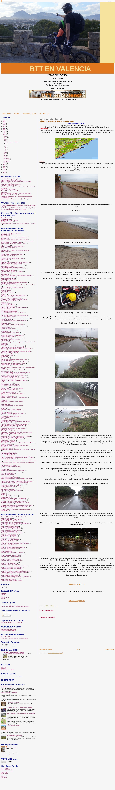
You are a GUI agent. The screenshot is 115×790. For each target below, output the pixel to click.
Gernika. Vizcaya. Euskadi (8, 336)
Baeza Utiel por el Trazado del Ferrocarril (11, 180)
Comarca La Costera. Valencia (8, 538)
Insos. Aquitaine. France (7, 355)
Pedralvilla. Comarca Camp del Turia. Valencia (12, 413)
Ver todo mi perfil (5, 755)
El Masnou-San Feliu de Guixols (51, 607)
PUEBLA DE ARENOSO (13, 702)
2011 (4, 131)
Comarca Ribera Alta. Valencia (8, 563)
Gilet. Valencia (4, 340)
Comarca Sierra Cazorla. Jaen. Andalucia (11, 567)
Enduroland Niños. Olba (7, 698)
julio (5, 155)
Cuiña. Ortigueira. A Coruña (8, 306)
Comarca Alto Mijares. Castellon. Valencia (11, 519)
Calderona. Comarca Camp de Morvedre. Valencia (13, 269)
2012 (4, 133)
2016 (4, 166)
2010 (4, 129)
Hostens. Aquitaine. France (8, 354)
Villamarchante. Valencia (7, 504)
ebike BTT (3, 596)
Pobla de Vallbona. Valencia (8, 423)
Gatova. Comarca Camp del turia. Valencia (11, 335)
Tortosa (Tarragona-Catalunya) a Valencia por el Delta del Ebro (16, 196)
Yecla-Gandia (4, 510)
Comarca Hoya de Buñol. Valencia (9, 534)
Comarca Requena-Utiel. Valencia (9, 562)
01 (6, 140)
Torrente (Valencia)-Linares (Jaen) (9, 605)
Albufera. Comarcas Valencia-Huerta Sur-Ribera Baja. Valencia (17, 241)
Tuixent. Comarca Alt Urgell (8, 486)
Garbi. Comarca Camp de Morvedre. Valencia (12, 334)
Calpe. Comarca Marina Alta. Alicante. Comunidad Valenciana (16, 275)
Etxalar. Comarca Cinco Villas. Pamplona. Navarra (13, 320)
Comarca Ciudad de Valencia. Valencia (10, 530)
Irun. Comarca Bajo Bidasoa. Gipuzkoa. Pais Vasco (14, 359)
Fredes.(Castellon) (6, 327)
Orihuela (3, 408)
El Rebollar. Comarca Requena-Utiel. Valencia (12, 312)
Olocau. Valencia (5, 407)
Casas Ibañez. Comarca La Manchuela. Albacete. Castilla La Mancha (18, 284)
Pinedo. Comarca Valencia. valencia (10, 416)
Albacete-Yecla (5, 235)
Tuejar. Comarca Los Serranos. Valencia (11, 485)
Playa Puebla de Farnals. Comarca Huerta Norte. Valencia (15, 421)
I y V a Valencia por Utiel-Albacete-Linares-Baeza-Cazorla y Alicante (18, 208)
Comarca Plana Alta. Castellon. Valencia (11, 559)
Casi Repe (9, 720)
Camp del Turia (5, 281)
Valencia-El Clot (5, 494)
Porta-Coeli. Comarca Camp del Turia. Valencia (13, 428)
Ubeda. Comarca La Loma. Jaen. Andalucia (12, 488)
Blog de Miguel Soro (6, 636)
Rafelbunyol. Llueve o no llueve (14, 735)
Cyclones (3, 776)
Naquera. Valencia (5, 395)
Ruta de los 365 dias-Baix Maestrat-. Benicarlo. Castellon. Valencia (18, 223)
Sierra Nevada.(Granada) (7, 476)
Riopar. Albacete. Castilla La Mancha (10, 195)
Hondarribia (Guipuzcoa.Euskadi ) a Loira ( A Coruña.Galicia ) (16, 348)
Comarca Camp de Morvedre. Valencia (10, 524)
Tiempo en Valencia (18, 676)
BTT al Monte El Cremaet (7, 771)
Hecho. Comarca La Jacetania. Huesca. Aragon (13, 346)
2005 (4, 123)
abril (5, 139)
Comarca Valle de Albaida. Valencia (10, 574)
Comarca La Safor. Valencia (8, 544)
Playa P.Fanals (5, 419)
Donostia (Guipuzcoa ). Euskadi (9, 310)
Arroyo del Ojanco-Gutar (7, 249)
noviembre (6, 159)
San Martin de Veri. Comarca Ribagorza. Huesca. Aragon (15, 456)
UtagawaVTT (4, 593)
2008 (4, 126)
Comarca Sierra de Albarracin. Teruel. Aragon (12, 570)
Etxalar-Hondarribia (6, 319)
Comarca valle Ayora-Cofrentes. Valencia (11, 580)
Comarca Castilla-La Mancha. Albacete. (11, 528)
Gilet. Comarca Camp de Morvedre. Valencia (12, 338)
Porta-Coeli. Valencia (6, 429)
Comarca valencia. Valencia (8, 579)
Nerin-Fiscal (4, 400)
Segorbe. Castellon (6, 468)
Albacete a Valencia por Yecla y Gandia (11, 179)
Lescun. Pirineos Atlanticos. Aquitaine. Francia (12, 373)
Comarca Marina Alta (6, 551)
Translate (13, 646)
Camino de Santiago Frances (8, 279)
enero (5, 136)
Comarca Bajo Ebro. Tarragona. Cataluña (11, 522)
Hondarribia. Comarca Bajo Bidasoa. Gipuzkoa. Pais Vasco (16, 351)
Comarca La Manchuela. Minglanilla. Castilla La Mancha (15, 543)
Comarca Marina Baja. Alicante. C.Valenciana (12, 554)
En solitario (4, 314)
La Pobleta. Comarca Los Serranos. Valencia (12, 369)
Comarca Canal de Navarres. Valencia (10, 527)
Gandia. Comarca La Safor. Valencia (10, 332)
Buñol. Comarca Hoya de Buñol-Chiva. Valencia (13, 265)
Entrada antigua (109, 649)
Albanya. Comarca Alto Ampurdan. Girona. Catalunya (14, 239)
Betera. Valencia (5, 259)
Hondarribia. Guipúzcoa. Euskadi (9, 352)
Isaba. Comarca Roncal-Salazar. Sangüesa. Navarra (14, 361)
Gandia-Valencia (5, 331)
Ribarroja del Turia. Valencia (8, 440)
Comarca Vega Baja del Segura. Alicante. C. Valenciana (15, 576)
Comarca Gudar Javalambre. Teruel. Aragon (12, 532)
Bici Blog (3, 667)
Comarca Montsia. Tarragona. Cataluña (11, 556)
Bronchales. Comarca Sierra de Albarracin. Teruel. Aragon (15, 262)
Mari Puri (3, 779)
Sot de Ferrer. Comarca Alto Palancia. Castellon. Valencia (15, 478)
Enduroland (4, 192)
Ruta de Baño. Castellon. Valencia (9, 220)
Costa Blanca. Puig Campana (8, 189)
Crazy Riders (4, 773)
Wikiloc (3, 594)
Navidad (3, 399)
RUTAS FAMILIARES (6, 687)
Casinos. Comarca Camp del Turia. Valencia (12, 287)
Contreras (3, 302)
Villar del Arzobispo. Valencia (8, 507)
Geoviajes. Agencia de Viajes (8, 629)
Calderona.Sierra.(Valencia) (8, 270)
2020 (4, 172)
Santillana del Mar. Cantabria (8, 465)
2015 (4, 164)
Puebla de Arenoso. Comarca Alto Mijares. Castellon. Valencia (16, 432)
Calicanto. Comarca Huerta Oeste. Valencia (12, 271)
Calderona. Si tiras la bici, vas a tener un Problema (19, 707)
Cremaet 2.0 (4, 775)
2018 (4, 169)
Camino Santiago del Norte (8, 278)
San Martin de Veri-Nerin (7, 454)
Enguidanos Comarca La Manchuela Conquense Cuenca (15, 315)
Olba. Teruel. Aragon (6, 404)
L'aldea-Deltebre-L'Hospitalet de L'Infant (11, 364)
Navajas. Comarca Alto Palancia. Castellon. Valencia (14, 397)
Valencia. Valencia (5, 497)
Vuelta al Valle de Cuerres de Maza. (16, 653)
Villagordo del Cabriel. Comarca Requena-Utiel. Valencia (15, 502)
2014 (4, 163)
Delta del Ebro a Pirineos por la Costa (10, 191)
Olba (2, 403)
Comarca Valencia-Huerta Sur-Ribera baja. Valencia (14, 572)
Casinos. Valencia (5, 288)
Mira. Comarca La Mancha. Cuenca (10, 391)
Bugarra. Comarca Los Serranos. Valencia (11, 263)
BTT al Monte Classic (6, 769)
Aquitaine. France (5, 245)
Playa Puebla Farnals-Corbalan (9, 420)
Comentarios (6, 615)
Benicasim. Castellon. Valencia (9, 257)
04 (6, 146)
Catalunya (3, 294)
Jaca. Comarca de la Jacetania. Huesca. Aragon (13, 363)
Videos (3, 598)
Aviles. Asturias (5, 251)
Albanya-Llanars (5, 238)
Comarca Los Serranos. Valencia (9, 548)
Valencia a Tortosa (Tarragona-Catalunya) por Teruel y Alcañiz (16, 198)
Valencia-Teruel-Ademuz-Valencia (9, 496)
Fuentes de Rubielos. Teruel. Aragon (10, 330)
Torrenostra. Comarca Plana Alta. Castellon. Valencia (14, 482)
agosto (6, 156)
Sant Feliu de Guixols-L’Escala (9, 458)
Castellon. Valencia (6, 290)
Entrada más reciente (46, 649)
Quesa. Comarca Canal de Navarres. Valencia (12, 437)
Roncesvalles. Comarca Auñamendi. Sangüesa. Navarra (15, 445)
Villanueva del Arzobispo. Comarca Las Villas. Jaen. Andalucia (16, 505)
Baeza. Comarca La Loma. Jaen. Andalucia (12, 253)
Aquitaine (3, 587)
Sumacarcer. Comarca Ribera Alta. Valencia (12, 480)
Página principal (6, 113)
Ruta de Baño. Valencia (7, 221)
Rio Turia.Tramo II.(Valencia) (8, 441)
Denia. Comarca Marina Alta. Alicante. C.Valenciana (14, 307)
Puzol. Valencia (5, 434)
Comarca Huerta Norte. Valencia (9, 535)
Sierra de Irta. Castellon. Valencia (9, 477)
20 (6, 150)
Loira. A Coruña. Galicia (7, 383)
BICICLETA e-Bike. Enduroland (9, 692)
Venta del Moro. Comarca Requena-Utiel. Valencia (13, 500)
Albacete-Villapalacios (6, 234)
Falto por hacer (5, 597)
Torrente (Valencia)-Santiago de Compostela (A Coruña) (15, 606)
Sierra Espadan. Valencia (7, 474)
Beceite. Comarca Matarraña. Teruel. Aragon (12, 254)
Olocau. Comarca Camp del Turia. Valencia (12, 405)
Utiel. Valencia (4, 492)
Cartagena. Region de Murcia (8, 283)
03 (6, 144)
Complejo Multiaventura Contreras (9, 300)
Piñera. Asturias (5, 417)
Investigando (4, 356)
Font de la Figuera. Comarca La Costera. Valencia (13, 326)
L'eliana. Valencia (5, 365)
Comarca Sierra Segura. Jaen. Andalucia (11, 568)
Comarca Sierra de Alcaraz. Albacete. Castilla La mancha (15, 571)
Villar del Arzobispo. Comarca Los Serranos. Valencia (14, 506)
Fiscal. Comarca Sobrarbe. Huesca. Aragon (12, 324)
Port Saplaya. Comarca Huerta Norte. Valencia (12, 425)
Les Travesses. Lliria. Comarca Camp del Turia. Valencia (15, 372)
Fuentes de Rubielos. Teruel (8, 328)
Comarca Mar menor (6, 550)
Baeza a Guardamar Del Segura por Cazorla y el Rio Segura (16, 181)
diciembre (6, 161)
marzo (5, 137)
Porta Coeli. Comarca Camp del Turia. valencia (13, 427)
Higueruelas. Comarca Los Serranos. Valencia (12, 347)
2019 (4, 171)
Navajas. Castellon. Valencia (8, 396)
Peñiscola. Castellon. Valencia (8, 415)
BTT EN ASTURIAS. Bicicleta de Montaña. (14, 652)
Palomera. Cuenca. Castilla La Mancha (11, 409)
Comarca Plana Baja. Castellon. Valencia (11, 560)
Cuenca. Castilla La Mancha (8, 304)
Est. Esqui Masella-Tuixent (8, 316)
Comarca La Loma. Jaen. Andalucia (10, 539)
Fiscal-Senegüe (5, 323)
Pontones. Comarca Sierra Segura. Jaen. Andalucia (14, 424)
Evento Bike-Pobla (5, 217)
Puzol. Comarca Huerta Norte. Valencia (11, 433)
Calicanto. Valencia (6, 273)
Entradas (5, 613)
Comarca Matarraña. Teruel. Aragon (10, 555)
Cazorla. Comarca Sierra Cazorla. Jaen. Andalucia (13, 295)
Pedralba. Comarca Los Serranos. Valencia (12, 411)
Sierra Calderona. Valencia (8, 473)
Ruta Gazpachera (5, 219)
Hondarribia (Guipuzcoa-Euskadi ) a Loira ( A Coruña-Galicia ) (16, 193)
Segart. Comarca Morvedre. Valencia (10, 466)
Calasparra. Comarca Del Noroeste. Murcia (12, 267)
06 (6, 147)
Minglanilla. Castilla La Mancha (9, 389)
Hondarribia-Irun (5, 350)
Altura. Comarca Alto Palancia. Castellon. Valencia (13, 243)
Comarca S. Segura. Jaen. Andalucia (10, 564)
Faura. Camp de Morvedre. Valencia (10, 322)
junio (5, 153)
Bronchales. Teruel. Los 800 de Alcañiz (11, 184)
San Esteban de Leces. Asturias (9, 453)
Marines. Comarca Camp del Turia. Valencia (12, 388)
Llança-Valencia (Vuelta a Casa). (9, 376)
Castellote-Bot (4, 291)
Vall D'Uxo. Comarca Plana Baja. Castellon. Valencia (14, 498)
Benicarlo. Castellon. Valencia (8, 255)
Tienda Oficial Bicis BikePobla (8, 630)
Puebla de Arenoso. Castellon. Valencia (11, 431)
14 (6, 149)
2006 (4, 125)
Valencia (3, 493)
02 (6, 143)
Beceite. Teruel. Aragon (7, 183)
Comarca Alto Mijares (6, 518)
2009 (4, 128)
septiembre (7, 158)
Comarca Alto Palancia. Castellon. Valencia (12, 520)
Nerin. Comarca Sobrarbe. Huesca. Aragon (12, 401)
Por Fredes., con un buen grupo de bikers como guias (14, 638)
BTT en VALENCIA (12, 747)
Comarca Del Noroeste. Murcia (9, 531)
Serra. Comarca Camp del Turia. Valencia (11, 472)
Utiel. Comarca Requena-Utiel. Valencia (11, 490)
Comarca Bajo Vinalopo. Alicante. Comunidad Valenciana (15, 523)
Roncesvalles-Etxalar (6, 444)
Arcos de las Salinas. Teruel (8, 247)
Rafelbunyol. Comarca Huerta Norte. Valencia (12, 438)
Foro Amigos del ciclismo (7, 669)
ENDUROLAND (5, 731)
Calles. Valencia (5, 274)
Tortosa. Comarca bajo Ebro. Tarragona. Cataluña (13, 484)
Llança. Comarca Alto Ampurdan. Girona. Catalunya (14, 377)
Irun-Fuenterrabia (5, 357)
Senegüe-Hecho (5, 469)
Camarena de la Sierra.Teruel (8, 277)
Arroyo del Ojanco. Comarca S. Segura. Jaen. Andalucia (15, 250)
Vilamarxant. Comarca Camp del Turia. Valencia (13, 501)
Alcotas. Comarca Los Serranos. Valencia (11, 242)
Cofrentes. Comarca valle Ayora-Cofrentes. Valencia (14, 299)
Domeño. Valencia (5, 308)
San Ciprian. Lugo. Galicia (7, 452)
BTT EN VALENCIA (60, 69)
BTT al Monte (4, 768)
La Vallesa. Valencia (6, 371)
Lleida (2, 381)
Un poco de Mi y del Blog (29, 113)
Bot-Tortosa (4, 261)
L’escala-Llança (5, 387)
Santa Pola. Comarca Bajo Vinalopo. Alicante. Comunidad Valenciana (18, 460)
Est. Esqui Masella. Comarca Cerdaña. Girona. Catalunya (15, 318)
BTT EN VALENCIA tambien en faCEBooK (11, 622)
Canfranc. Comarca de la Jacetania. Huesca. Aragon (14, 282)
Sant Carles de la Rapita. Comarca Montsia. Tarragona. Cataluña (17, 457)
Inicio (78, 649)
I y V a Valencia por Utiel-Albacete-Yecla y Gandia (13, 209)
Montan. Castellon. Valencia (8, 392)
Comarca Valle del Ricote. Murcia (9, 575)
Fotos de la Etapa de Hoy (77, 601)
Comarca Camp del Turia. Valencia (10, 526)
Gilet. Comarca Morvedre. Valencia (10, 339)
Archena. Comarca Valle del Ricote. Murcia (12, 246)
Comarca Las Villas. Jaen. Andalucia (10, 546)
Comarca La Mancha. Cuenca (8, 540)
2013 (4, 134)
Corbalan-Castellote (6, 303)
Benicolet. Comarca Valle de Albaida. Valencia (12, 258)
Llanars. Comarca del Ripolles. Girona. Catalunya (13, 375)
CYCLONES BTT (44, 113)
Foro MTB (3, 668)
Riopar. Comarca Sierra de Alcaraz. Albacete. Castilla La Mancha (17, 442)
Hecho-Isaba (4, 344)
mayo (5, 152)
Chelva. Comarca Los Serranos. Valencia (11, 296)
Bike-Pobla (4, 772)
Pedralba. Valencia (6, 412)
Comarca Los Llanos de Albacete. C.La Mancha (13, 547)
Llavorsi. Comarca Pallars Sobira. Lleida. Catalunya (14, 380)
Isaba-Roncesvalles (6, 360)
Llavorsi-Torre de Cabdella (7, 379)
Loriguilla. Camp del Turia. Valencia (10, 384)
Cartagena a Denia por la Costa (9, 185)
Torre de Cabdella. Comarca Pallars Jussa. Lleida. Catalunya (16, 481)
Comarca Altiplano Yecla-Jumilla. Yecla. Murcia (13, 517)
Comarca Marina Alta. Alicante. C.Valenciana (12, 552)
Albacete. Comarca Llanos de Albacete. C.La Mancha (14, 237)
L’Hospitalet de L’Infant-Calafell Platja (10, 385)
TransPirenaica (5, 197)
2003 (4, 121)
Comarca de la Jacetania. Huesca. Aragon (11, 578)
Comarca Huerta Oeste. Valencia (9, 536)
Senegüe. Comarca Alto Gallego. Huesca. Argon (13, 470)
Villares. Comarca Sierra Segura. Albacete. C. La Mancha (15, 509)
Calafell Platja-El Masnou (7, 266)
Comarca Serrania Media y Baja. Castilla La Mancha (14, 566)
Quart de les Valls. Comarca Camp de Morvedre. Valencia (15, 436)
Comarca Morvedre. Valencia (8, 558)
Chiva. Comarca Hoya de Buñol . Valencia (11, 298)
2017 (4, 167)
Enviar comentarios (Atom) (55, 653)
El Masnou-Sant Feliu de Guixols (12, 142)
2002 (4, 120)
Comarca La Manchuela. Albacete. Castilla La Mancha (14, 542)
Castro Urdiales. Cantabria (8, 292)
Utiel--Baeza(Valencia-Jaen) (8, 489)
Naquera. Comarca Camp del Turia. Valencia (12, 393)
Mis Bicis (16, 113)
